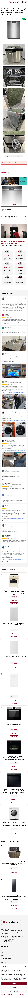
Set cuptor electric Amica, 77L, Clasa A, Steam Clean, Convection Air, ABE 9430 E (14, 723)
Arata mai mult (14, 204)
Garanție (3, 954)
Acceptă (14, 983)
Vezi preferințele (14, 991)
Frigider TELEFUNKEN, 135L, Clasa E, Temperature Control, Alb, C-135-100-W (14, 624)
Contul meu (4, 952)
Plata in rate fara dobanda (8, 955)
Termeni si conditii (5, 961)
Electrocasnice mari (12, 6)
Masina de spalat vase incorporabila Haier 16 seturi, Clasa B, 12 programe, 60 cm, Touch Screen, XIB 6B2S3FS (14, 863)
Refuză (14, 987)
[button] (26, 967)
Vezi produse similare (20, 162)
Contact (3, 950)
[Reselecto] (14, 2)
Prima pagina (4, 6)
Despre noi (4, 949)
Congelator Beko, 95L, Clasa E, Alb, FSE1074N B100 (14, 690)
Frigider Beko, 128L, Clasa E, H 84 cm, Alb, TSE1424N (14, 656)
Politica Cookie (5, 962)
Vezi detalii (14, 603)
